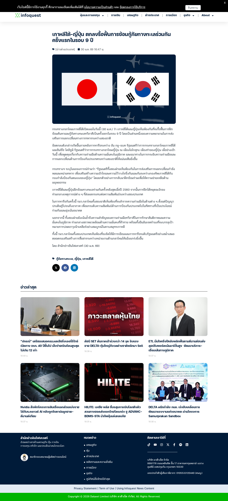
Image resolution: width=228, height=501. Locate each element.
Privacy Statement (85, 488)
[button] (56, 268)
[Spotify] (180, 444)
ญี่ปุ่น (77, 258)
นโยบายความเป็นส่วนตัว (98, 6)
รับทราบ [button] (193, 7)
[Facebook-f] (174, 444)
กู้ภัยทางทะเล (64, 258)
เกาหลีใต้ (87, 258)
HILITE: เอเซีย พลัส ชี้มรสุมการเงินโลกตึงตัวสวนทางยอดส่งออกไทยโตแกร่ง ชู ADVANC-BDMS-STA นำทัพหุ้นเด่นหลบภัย (113, 412)
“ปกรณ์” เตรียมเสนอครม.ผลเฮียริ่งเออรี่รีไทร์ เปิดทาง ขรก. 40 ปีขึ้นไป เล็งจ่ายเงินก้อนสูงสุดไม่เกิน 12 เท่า (50, 346)
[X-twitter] (167, 444)
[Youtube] (155, 444)
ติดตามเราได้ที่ (156, 437)
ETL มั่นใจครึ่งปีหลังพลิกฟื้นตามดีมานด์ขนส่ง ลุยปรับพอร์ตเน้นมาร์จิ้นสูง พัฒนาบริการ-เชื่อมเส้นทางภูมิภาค (177, 346)
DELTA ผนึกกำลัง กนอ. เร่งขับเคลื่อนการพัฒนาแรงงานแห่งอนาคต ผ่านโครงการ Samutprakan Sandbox (174, 412)
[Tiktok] (148, 444)
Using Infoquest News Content (135, 488)
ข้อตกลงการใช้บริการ (132, 6)
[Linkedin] (186, 444)
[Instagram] (161, 444)
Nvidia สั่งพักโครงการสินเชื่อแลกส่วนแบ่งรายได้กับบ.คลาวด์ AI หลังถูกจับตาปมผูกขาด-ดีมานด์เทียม (50, 412)
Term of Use (106, 488)
